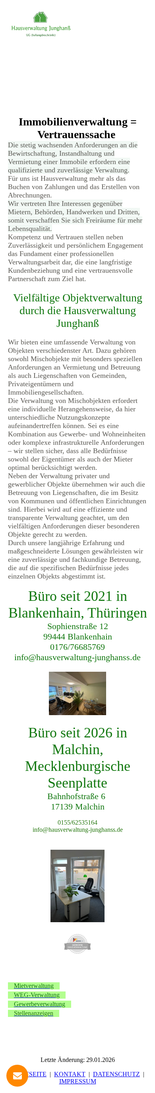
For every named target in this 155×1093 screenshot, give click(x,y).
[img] (41, 24)
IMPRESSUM (77, 1081)
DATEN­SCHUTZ (116, 1074)
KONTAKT (69, 1074)
